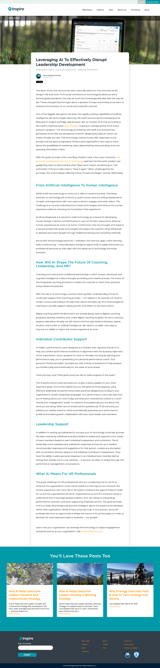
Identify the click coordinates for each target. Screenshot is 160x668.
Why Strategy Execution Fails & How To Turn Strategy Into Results (129, 594)
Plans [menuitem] (111, 10)
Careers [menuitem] (105, 644)
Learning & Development (65, 69)
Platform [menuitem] (100, 10)
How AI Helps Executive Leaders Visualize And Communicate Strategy (24, 594)
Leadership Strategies (45, 69)
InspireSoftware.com (91, 531)
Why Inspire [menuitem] (87, 10)
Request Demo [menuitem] (153, 2)
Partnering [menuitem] (135, 10)
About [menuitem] (147, 10)
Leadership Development (87, 69)
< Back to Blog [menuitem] (14, 18)
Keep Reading (14, 613)
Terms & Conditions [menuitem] (131, 648)
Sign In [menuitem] (142, 2)
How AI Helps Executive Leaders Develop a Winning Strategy (77, 594)
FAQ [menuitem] (104, 648)
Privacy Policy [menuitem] (129, 644)
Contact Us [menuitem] (128, 641)
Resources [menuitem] (122, 10)
